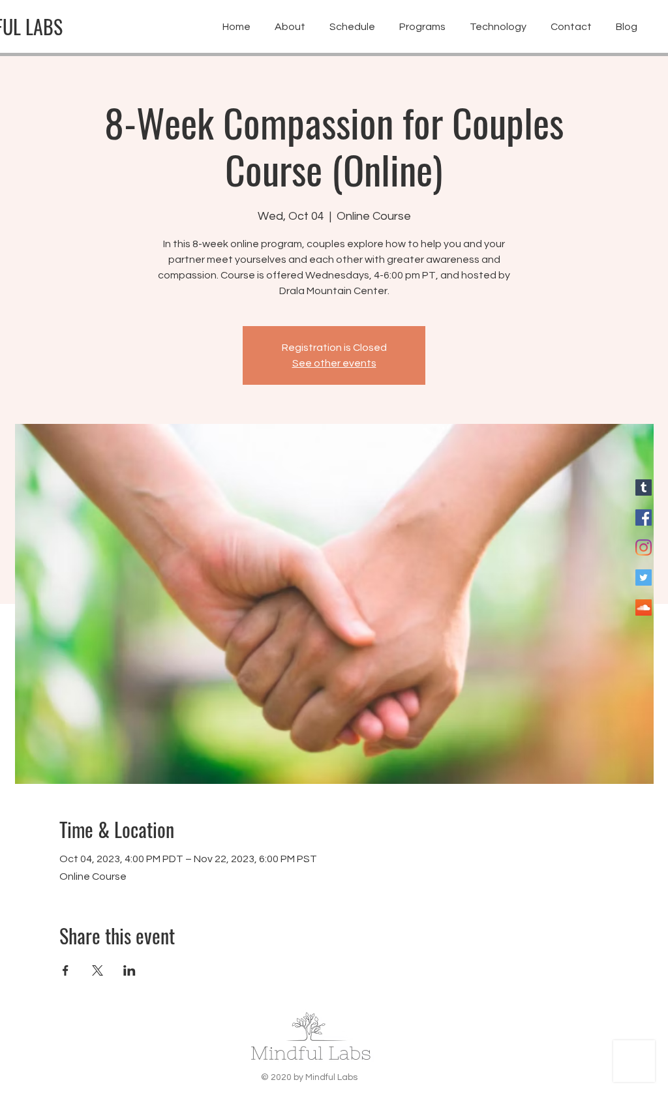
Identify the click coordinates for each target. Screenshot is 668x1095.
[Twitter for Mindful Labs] (643, 577)
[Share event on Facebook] (65, 970)
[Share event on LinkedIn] (129, 970)
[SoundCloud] (643, 607)
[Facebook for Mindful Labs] (643, 517)
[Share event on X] (97, 970)
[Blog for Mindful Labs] (643, 487)
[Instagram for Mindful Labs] (643, 547)
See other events (334, 363)
